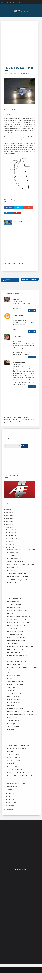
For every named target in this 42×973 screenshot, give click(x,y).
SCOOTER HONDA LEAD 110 (15, 742)
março (10, 799)
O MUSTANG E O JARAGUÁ (14, 598)
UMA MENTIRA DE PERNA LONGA (16, 780)
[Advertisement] (21, 45)
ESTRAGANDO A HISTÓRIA (14, 568)
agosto (10, 541)
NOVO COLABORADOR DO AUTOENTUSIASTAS (20, 622)
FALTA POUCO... (11, 730)
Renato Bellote (18, 316)
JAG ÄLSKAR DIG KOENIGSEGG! (16, 664)
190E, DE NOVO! (11, 687)
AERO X (9, 658)
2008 (7, 810)
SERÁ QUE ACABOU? (13, 628)
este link (8, 149)
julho (9, 544)
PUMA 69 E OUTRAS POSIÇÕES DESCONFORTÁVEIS (22, 715)
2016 (7, 509)
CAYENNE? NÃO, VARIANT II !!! (15, 562)
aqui (8, 143)
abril (9, 796)
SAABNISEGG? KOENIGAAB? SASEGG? (18, 661)
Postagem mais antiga (29, 279)
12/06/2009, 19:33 (18, 301)
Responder (32, 310)
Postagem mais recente (8, 279)
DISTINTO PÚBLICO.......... (14, 595)
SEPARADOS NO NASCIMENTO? (16, 783)
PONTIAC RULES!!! (12, 571)
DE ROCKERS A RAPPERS (14, 607)
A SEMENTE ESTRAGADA (14, 757)
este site (18, 200)
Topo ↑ (37, 970)
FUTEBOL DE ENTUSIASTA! (14, 733)
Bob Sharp (16, 299)
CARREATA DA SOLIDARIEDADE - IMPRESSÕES (20, 772)
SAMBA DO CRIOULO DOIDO (15, 586)
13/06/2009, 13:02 (18, 318)
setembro (11, 538)
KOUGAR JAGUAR (12, 766)
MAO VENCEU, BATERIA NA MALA (16, 739)
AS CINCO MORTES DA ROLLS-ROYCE (17, 610)
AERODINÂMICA (11, 556)
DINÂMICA (10, 589)
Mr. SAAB (10, 613)
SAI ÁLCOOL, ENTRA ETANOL (15, 769)
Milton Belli (13, 73)
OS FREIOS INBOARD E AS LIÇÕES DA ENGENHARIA (21, 550)
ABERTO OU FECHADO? (14, 693)
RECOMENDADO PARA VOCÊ (15, 559)
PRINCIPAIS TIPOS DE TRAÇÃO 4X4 (17, 748)
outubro (10, 535)
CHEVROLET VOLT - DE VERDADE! (16, 574)
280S (8, 672)
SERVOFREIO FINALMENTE (14, 634)
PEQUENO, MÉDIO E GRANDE (15, 709)
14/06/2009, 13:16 (18, 364)
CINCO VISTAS (11, 705)
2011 (7, 521)
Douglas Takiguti (19, 362)
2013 (7, 515)
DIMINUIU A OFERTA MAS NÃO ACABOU (18, 616)
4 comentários (31, 73)
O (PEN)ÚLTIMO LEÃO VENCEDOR (16, 619)
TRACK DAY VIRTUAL (13, 690)
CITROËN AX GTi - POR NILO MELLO (17, 637)
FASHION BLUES (12, 583)
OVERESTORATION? (13, 721)
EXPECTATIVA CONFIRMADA (15, 631)
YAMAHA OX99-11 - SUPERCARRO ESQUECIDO (20, 565)
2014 (7, 512)
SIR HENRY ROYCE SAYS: (14, 592)
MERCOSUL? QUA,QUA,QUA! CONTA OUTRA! (20, 712)
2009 (7, 527)
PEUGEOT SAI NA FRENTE (14, 699)
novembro (11, 532)
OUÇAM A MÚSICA (12, 553)
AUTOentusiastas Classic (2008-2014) (25, 970)
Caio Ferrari (17, 337)
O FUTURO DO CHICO (13, 754)
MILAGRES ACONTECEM (14, 696)
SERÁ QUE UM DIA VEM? (14, 702)
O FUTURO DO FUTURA (13, 760)
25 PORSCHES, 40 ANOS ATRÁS (16, 681)
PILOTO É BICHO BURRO (14, 652)
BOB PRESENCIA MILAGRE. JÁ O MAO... (18, 655)
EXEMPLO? (10, 751)
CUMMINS (10, 678)
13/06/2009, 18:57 (18, 339)
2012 (7, 518)
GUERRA (9, 789)
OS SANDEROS (11, 736)
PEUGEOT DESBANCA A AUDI (15, 684)
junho (10, 547)
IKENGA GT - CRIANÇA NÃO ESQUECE (17, 577)
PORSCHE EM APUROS (13, 601)
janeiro (10, 805)
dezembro (11, 529)
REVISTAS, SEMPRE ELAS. (14, 718)
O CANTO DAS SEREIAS (14, 675)
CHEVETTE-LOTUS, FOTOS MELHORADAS (19, 745)
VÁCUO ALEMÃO (12, 643)
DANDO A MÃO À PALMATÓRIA (16, 640)
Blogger (25, 869)
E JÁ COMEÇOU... (12, 724)
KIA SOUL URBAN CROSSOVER (16, 625)
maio (9, 793)
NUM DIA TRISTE (12, 786)
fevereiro (11, 802)
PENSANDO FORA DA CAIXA (15, 649)
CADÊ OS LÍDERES (12, 763)
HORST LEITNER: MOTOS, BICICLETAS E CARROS (21, 646)
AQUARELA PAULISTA (13, 727)
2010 (7, 524)
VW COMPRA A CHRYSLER (14, 604)
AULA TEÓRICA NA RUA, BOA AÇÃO (17, 580)
